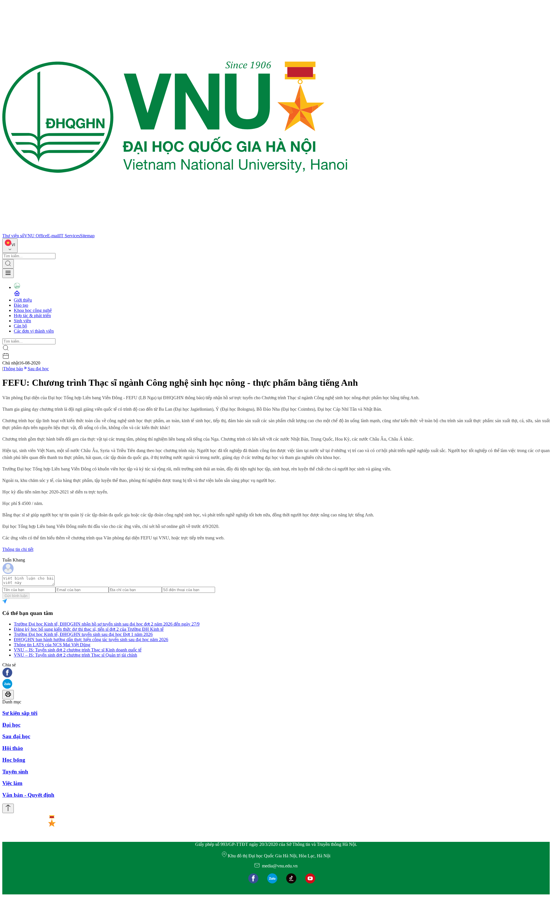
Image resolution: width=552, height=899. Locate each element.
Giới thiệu (23, 300)
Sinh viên (22, 320)
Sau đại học (38, 368)
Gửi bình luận (16, 596)
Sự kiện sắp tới (19, 713)
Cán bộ (20, 325)
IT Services (69, 235)
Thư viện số (13, 235)
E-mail (53, 235)
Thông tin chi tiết (17, 549)
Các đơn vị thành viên (34, 331)
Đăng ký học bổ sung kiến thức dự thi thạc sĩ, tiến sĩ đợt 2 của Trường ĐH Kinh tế (89, 629)
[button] (276, 673)
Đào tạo (21, 305)
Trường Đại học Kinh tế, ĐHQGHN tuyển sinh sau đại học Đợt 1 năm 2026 (83, 634)
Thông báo (13, 368)
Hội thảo (12, 748)
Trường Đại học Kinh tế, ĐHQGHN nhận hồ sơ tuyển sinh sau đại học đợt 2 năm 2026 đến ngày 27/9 (107, 624)
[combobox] (10, 245)
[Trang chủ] (174, 230)
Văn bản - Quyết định (28, 795)
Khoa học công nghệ (33, 310)
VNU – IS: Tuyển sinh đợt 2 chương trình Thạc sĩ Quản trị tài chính (75, 655)
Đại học (11, 725)
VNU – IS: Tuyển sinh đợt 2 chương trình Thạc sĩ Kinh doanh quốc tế (77, 649)
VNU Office (35, 235)
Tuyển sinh (15, 772)
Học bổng (13, 760)
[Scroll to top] (8, 808)
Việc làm (12, 783)
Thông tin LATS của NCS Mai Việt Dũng (52, 644)
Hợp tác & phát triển (32, 315)
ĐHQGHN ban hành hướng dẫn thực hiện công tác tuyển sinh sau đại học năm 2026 (91, 639)
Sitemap (87, 235)
